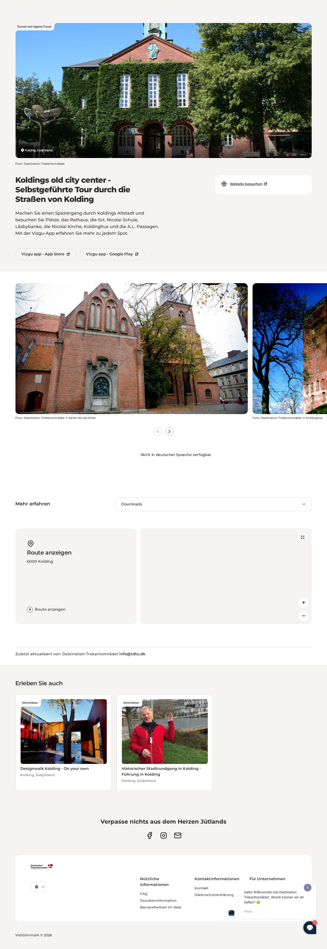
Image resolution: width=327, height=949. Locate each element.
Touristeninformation (158, 900)
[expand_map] (302, 537)
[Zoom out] (303, 616)
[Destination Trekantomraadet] (42, 866)
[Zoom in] (303, 602)
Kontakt (202, 888)
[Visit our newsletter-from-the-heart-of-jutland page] (178, 835)
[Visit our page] (163, 835)
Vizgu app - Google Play (109, 254)
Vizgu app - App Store (42, 254)
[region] (226, 576)
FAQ (143, 894)
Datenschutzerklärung (214, 895)
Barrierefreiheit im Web (160, 907)
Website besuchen (246, 184)
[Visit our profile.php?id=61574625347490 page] (149, 835)
